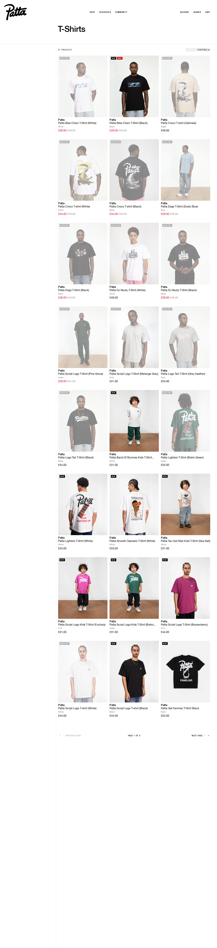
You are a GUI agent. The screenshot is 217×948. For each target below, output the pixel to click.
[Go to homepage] (15, 12)
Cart (207, 12)
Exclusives (105, 12)
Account (184, 12)
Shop (92, 12)
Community (121, 12)
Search (197, 12)
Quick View (83, 112)
